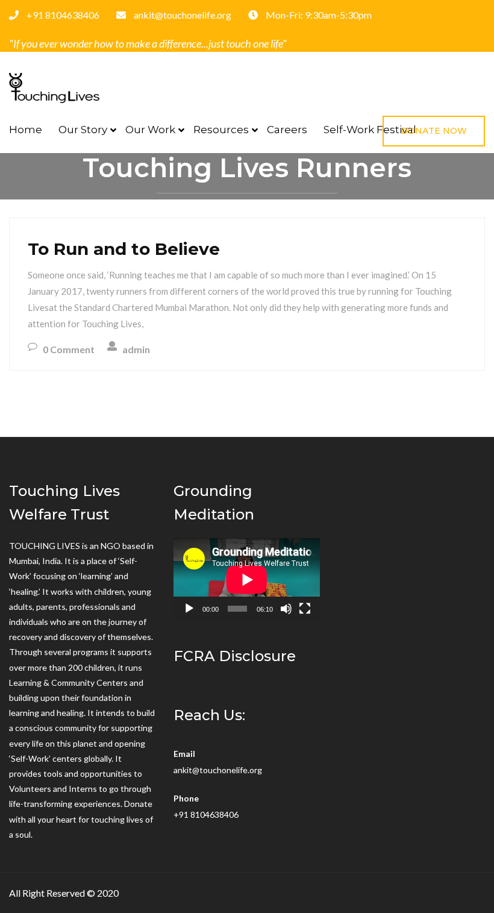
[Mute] (286, 609)
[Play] (189, 609)
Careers (287, 130)
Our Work (150, 130)
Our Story (82, 130)
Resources (221, 130)
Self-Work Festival (370, 130)
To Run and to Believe (124, 249)
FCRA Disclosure (235, 656)
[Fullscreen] (305, 609)
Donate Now (434, 130)
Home (25, 130)
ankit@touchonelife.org (218, 770)
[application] (247, 579)
